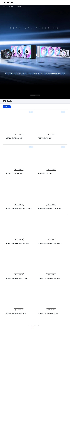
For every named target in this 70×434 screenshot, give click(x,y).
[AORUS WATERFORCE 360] (19, 297)
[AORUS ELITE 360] (51, 121)
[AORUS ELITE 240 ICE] (19, 157)
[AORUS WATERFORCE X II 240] (19, 227)
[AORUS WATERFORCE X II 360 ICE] (19, 192)
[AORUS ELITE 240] (51, 157)
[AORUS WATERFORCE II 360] (19, 262)
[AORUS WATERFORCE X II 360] (51, 192)
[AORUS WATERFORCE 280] (51, 297)
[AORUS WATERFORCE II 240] (51, 262)
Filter (7, 107)
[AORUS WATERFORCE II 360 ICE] (51, 227)
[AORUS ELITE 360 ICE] (19, 121)
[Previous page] (29, 325)
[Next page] (41, 325)
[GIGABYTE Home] (8, 2)
